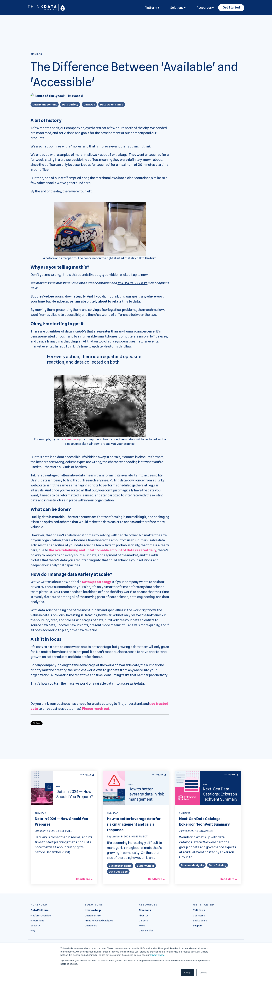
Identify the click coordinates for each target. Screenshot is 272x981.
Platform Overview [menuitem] (41, 915)
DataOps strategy (96, 582)
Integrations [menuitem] (37, 920)
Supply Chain (145, 865)
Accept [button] (187, 972)
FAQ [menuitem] (33, 930)
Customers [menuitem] (91, 925)
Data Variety (70, 104)
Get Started (231, 7)
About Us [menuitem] (144, 915)
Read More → (84, 879)
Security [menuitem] (35, 925)
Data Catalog (217, 865)
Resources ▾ (205, 7)
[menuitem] (39, 910)
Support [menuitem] (197, 925)
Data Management (44, 104)
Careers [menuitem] (143, 920)
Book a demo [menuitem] (200, 920)
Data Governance (111, 104)
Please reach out (95, 708)
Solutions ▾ (178, 7)
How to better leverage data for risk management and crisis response (134, 824)
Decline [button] (203, 972)
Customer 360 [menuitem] (93, 915)
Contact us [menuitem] (199, 915)
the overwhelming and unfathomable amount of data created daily (102, 550)
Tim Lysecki (74, 96)
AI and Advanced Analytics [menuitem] (99, 920)
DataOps (89, 104)
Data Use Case (118, 871)
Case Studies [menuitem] (146, 930)
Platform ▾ (152, 7)
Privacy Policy (157, 954)
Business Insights (120, 865)
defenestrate (69, 439)
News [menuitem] (142, 925)
